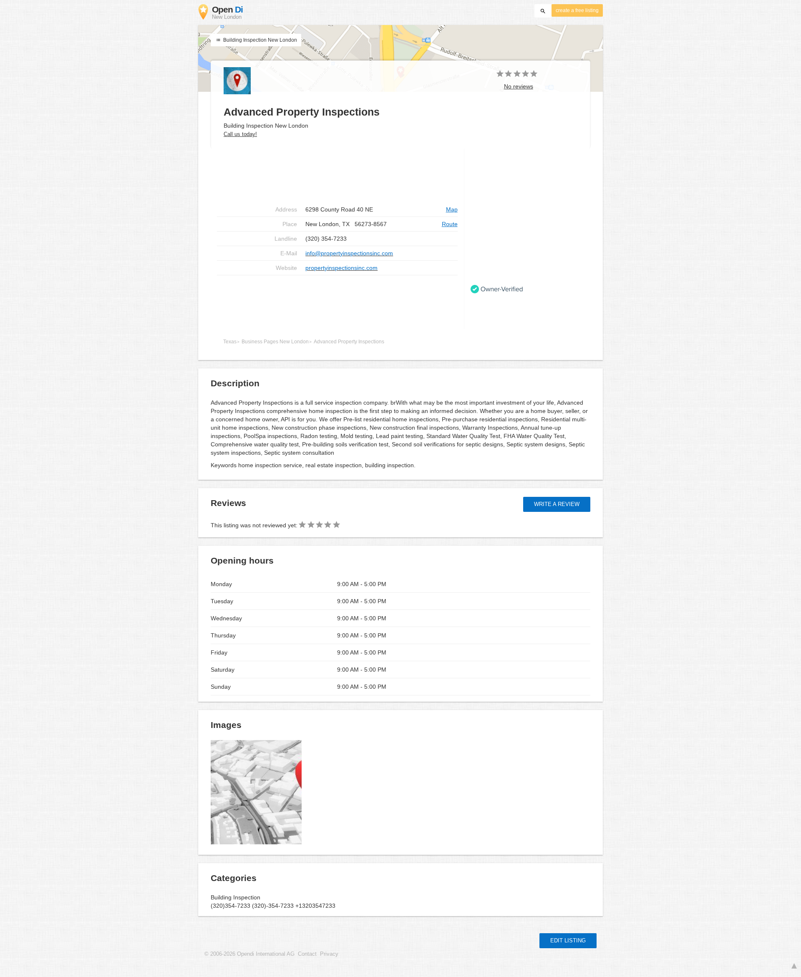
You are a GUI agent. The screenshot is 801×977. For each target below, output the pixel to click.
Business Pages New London (275, 342)
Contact (307, 954)
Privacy (329, 954)
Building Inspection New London (259, 40)
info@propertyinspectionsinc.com (349, 253)
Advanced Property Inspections (349, 342)
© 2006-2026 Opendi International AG (249, 954)
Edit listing (568, 940)
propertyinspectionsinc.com (341, 267)
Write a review (556, 504)
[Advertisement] (337, 302)
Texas (230, 342)
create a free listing (577, 10)
